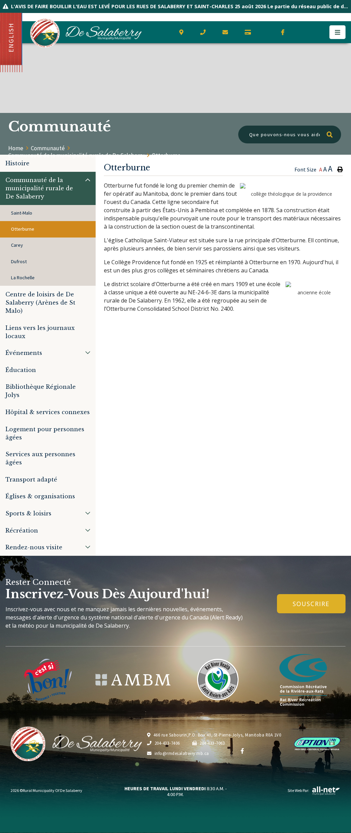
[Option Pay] (250, 32)
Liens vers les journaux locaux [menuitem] (40, 331)
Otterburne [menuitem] (22, 229)
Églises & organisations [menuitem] (40, 496)
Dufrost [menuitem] (19, 261)
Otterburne (166, 155)
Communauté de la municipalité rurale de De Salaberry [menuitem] (39, 188)
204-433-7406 (167, 743)
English (11, 37)
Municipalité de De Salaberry (86, 33)
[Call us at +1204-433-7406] (205, 32)
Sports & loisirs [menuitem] (28, 513)
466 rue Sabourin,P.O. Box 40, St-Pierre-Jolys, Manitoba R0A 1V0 (217, 735)
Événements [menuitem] (23, 352)
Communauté (48, 148)
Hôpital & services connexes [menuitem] (47, 412)
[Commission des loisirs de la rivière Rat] (303, 679)
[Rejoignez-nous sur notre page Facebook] (285, 32)
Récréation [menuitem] (21, 530)
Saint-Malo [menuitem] (21, 213)
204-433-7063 (212, 743)
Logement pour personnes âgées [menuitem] (44, 433)
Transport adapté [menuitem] (31, 479)
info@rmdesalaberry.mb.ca (182, 753)
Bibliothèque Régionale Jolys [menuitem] (40, 390)
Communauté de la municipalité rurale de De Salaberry (76, 155)
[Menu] (337, 32)
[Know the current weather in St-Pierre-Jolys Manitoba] (267, 32)
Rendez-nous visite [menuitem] (33, 547)
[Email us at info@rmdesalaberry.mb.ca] (227, 32)
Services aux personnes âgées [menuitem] (40, 458)
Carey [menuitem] (17, 245)
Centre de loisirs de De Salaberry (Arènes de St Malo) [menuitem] (40, 302)
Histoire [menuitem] (17, 163)
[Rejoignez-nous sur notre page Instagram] (310, 32)
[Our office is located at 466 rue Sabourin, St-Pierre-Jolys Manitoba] (183, 32)
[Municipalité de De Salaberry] (133, 679)
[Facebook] (242, 751)
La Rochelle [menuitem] (23, 277)
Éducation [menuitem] (20, 370)
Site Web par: (298, 790)
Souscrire (311, 604)
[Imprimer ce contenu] (340, 169)
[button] (88, 180)
